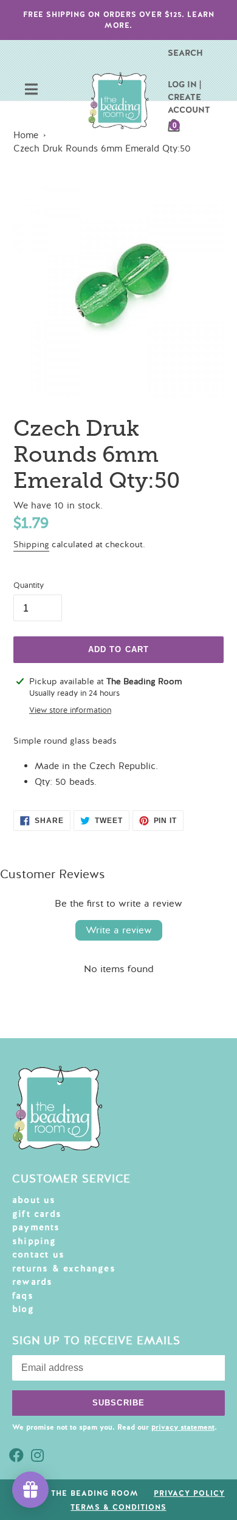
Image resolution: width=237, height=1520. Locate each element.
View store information (70, 710)
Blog (23, 1309)
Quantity (28, 585)
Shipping (31, 544)
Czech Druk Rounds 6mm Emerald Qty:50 (102, 148)
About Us (34, 1200)
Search (185, 52)
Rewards (32, 1282)
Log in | (184, 84)
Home (25, 135)
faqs (22, 1296)
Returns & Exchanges (63, 1268)
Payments (36, 1227)
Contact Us (38, 1254)
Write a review (119, 930)
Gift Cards (36, 1214)
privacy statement (183, 1427)
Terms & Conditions (118, 1507)
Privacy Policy (189, 1493)
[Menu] (31, 90)
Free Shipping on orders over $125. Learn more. (119, 20)
